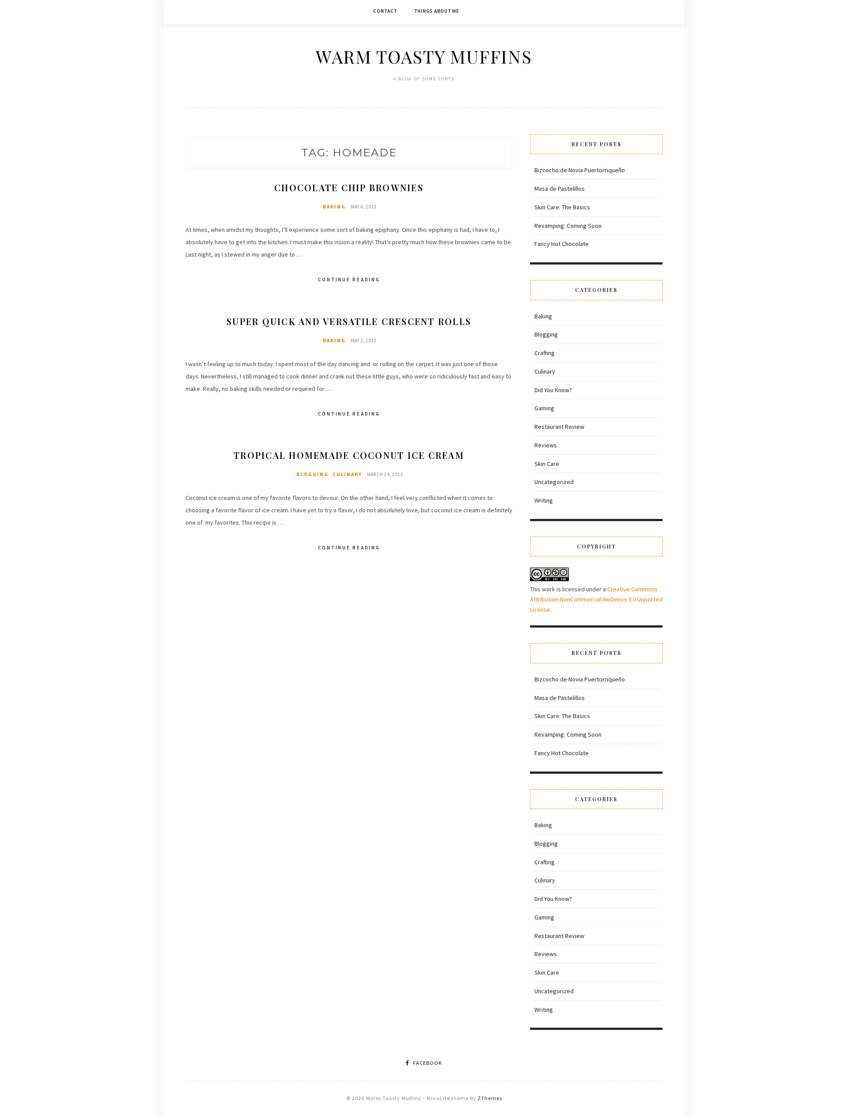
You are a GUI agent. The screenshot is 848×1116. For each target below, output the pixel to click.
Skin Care (546, 464)
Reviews (545, 445)
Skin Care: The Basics (562, 207)
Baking (334, 207)
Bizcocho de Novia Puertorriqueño (579, 170)
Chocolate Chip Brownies (349, 187)
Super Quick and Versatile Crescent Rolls (349, 321)
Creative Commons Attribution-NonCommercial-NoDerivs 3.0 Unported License (596, 599)
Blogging (312, 474)
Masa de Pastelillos (559, 189)
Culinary (347, 474)
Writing (543, 500)
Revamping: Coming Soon (568, 226)
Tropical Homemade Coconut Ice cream (349, 455)
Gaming (544, 408)
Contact (385, 11)
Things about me (436, 11)
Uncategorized (554, 482)
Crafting (544, 353)
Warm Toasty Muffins (424, 56)
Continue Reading (349, 279)
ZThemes (489, 1098)
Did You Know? (553, 390)
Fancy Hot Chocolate (561, 244)
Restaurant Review (559, 427)
